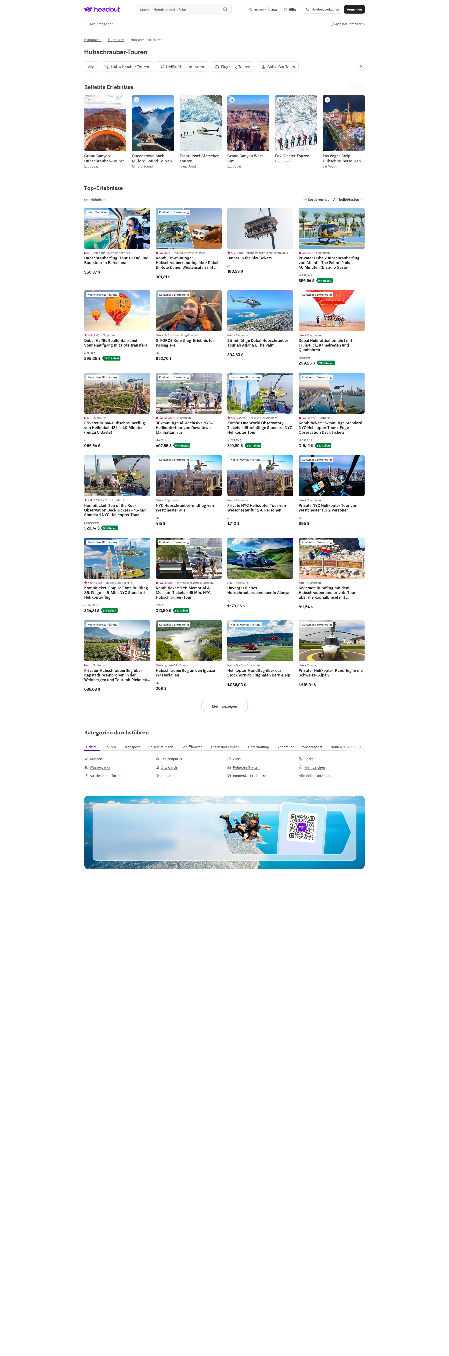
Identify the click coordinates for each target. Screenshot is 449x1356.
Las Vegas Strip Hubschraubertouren (342, 158)
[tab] (91, 66)
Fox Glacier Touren (292, 155)
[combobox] (183, 9)
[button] (99, 23)
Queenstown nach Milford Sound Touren (152, 158)
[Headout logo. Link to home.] (102, 9)
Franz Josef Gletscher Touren (199, 158)
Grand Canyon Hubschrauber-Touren (104, 158)
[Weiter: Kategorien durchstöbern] (361, 747)
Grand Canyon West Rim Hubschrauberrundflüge (248, 158)
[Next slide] (361, 66)
